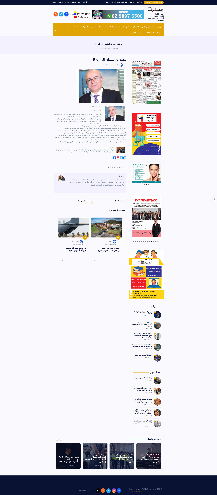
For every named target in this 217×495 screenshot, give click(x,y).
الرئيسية (159, 29)
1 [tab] (148, 187)
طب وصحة (67, 29)
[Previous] (57, 441)
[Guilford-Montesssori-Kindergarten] (146, 136)
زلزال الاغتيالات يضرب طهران (143, 380)
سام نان (117, 67)
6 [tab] (149, 244)
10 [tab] (141, 244)
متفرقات (150, 35)
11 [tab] (139, 244)
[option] (148, 458)
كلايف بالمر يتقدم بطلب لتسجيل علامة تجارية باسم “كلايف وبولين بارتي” (142, 425)
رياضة (76, 29)
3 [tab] (144, 187)
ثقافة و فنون (85, 29)
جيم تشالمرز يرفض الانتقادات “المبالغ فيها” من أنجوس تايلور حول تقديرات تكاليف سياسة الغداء (142, 414)
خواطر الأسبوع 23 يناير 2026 (143, 357)
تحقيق (134, 35)
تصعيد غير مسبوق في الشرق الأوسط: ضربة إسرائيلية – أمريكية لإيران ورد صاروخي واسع (142, 403)
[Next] (61, 441)
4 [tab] (153, 244)
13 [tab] (135, 244)
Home (116, 51)
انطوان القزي (108, 244)
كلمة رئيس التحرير (147, 29)
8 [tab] (145, 244)
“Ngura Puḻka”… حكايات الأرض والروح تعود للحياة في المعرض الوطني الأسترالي (142, 338)
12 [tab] (137, 244)
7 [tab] (147, 244)
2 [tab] (146, 187)
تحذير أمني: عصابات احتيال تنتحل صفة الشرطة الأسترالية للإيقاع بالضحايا (95, 462)
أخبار (128, 29)
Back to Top (82, 493)
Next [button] (159, 176)
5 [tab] (151, 244)
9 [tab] (143, 244)
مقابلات (141, 35)
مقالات (106, 29)
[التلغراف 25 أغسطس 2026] (146, 85)
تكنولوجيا (159, 35)
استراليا (135, 29)
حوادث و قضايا (97, 29)
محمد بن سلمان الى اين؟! (108, 51)
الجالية (114, 29)
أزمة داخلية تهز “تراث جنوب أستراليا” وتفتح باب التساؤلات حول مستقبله (142, 327)
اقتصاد (121, 29)
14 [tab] (133, 244)
